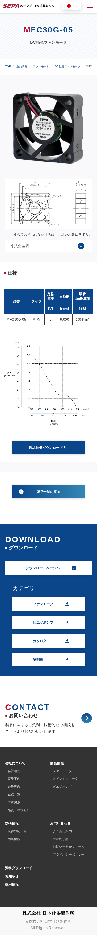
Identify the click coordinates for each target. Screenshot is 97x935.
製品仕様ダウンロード (46, 447)
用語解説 (14, 839)
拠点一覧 (14, 794)
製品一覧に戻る (49, 492)
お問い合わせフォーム (68, 846)
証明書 (38, 659)
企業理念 (14, 786)
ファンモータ (43, 604)
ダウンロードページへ (43, 568)
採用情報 (12, 884)
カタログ (40, 641)
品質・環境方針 (19, 810)
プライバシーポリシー (68, 854)
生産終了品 (61, 839)
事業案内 (14, 778)
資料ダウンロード (18, 868)
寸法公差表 (19, 246)
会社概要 (14, 771)
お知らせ (12, 876)
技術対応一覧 (17, 831)
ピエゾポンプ (43, 622)
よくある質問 (62, 831)
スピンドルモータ (65, 778)
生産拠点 (14, 802)
